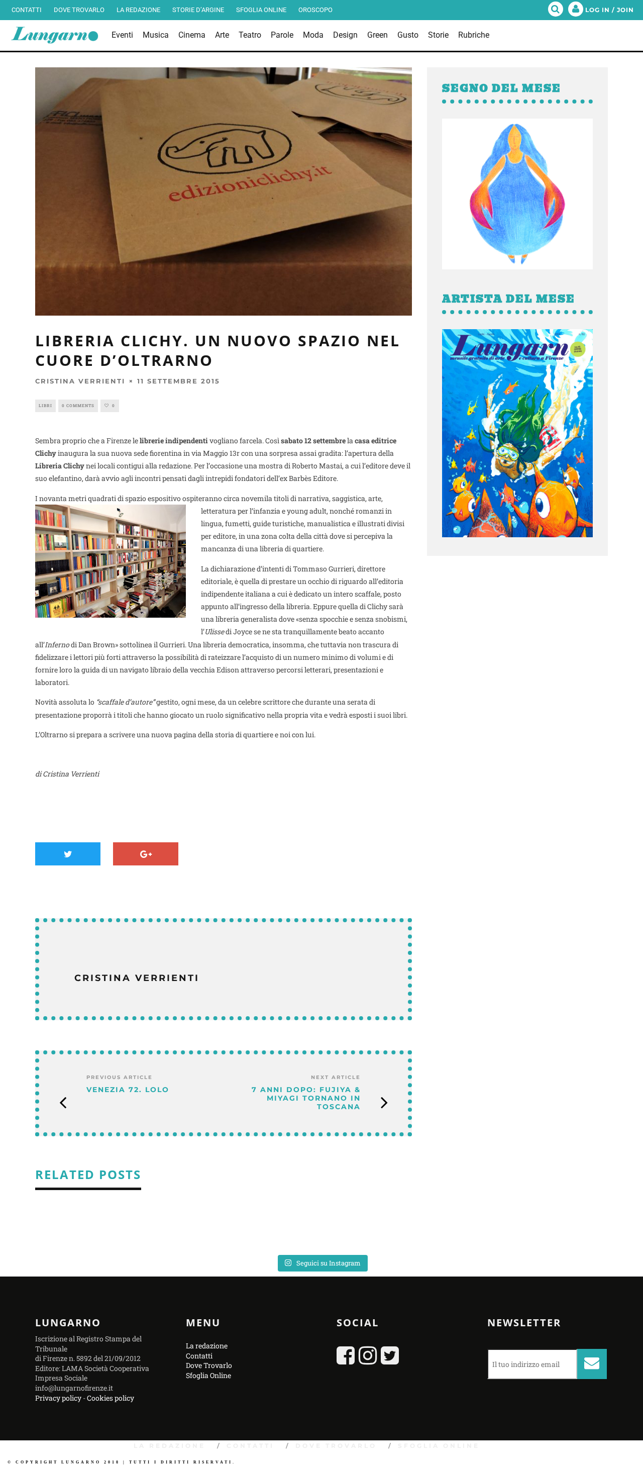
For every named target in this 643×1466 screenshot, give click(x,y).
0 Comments (78, 405)
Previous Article (119, 1077)
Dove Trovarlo (79, 10)
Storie (438, 35)
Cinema (191, 35)
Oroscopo (315, 10)
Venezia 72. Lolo (127, 1090)
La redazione (138, 10)
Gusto (407, 35)
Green (377, 35)
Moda (313, 35)
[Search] (555, 10)
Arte (222, 35)
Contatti (27, 10)
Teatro (250, 35)
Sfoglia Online (261, 10)
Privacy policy (58, 1398)
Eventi (122, 35)
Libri (45, 405)
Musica (156, 35)
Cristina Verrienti (80, 381)
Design (345, 35)
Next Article (336, 1077)
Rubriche (473, 35)
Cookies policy (110, 1398)
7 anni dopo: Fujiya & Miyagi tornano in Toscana (306, 1098)
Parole (282, 35)
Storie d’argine (198, 10)
